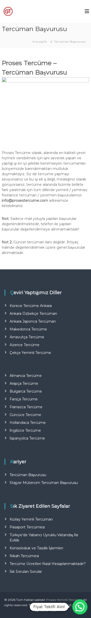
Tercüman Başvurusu (28, 475)
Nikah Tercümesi (24, 556)
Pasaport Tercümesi (27, 527)
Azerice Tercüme (24, 345)
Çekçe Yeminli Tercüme (30, 352)
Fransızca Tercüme (26, 407)
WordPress (48, 610)
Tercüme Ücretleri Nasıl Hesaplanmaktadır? (48, 563)
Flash (45, 605)
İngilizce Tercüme (25, 430)
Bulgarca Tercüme (26, 391)
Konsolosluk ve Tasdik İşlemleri (36, 548)
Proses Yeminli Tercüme (64, 600)
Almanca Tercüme (26, 375)
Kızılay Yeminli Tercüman (31, 519)
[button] (79, 606)
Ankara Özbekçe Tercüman (33, 313)
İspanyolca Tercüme (27, 438)
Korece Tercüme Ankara (31, 305)
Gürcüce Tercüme (25, 415)
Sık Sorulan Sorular (26, 571)
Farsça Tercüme (24, 399)
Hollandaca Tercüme (28, 422)
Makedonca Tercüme (28, 329)
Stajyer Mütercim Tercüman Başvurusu (44, 482)
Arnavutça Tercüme (27, 337)
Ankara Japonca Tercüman (33, 321)
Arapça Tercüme (24, 383)
